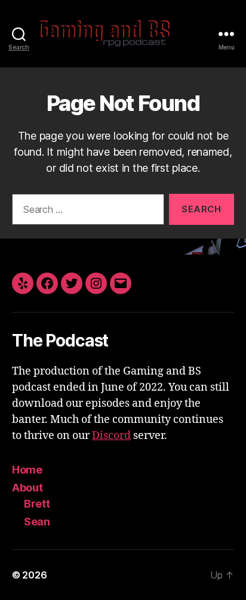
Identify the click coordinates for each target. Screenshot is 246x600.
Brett (37, 503)
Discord (111, 436)
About (27, 487)
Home (27, 469)
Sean (37, 521)
